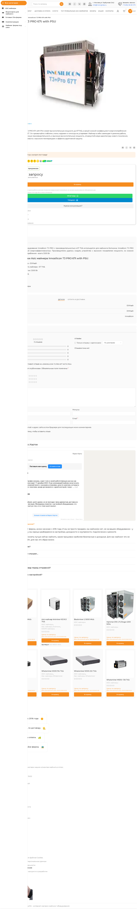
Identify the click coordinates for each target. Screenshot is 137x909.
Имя (10, 418)
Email (75, 418)
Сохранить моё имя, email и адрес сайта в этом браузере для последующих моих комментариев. (50, 427)
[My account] (118, 11)
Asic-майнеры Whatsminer (52, 676)
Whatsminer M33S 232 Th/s (85, 671)
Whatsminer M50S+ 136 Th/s (118, 680)
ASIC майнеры (47, 624)
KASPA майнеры (48, 629)
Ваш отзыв (12, 386)
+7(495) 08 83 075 (129, 5)
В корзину (77, 184)
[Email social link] (70, 4)
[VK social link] (79, 4)
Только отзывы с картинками (89, 343)
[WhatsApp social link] (75, 4)
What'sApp (71, 196)
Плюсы (10, 410)
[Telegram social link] (84, 4)
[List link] (73, 211)
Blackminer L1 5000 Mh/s (84, 619)
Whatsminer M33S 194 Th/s (53, 671)
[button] (55, 640)
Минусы (76, 410)
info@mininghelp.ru (100, 5)
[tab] (61, 299)
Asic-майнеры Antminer (51, 627)
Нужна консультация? (73, 206)
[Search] (61, 4)
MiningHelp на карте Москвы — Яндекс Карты (71, 519)
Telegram (71, 200)
